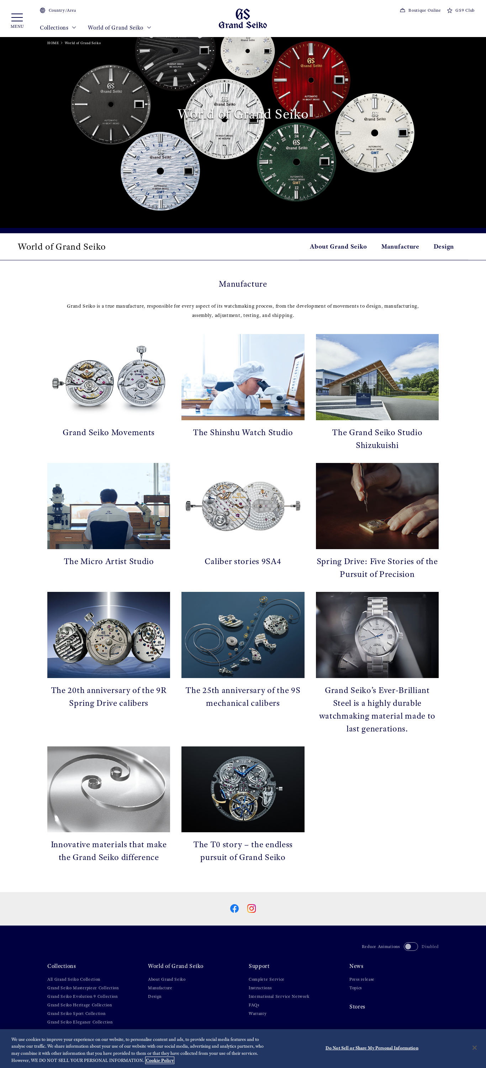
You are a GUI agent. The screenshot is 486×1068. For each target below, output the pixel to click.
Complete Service (267, 979)
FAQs (254, 1004)
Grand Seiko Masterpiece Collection (83, 987)
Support (259, 966)
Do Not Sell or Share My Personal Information (372, 1048)
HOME (53, 43)
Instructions (260, 987)
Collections (55, 27)
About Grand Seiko (338, 246)
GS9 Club (465, 10)
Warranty (258, 1013)
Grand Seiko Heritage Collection (79, 1004)
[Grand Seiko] (243, 18)
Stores (357, 1006)
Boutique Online (424, 10)
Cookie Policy (160, 1060)
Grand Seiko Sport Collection (76, 1013)
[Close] (474, 1048)
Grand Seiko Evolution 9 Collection (82, 996)
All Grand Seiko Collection (73, 979)
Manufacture (400, 246)
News (356, 966)
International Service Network (279, 996)
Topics (355, 987)
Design (444, 246)
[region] (243, 1048)
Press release (362, 979)
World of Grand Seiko (116, 27)
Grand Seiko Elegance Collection (80, 1022)
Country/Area (62, 10)
